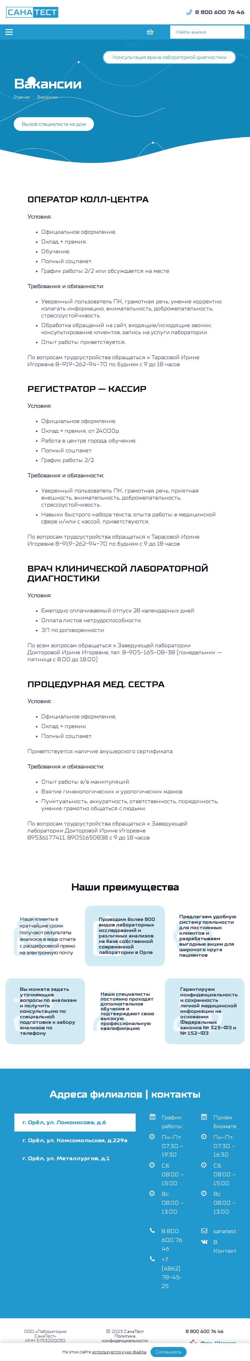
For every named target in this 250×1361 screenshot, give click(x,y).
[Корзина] (149, 32)
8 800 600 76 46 (172, 1240)
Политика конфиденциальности (125, 1338)
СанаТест (134, 1331)
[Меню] (9, 32)
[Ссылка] (32, 12)
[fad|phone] (189, 12)
